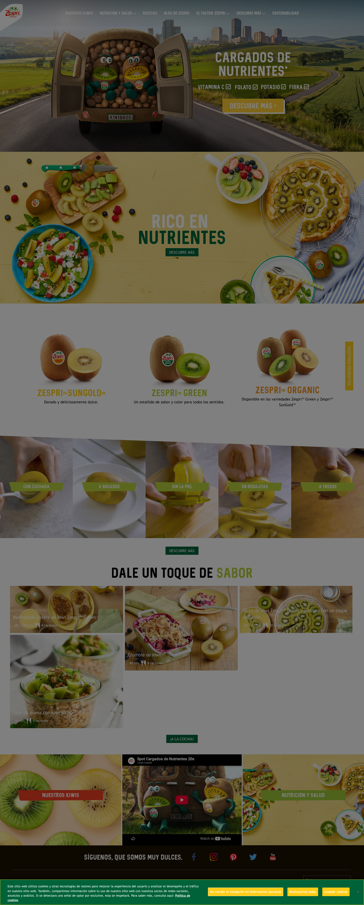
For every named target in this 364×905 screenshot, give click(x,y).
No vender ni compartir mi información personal (245, 892)
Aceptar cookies (335, 892)
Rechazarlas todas (302, 892)
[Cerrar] (358, 892)
